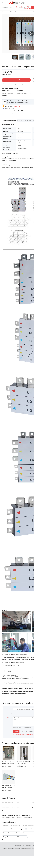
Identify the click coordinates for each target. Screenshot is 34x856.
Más (3, 840)
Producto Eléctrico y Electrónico (13, 11)
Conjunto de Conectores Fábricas (11, 833)
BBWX (18, 802)
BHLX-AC (4, 805)
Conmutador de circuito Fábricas (11, 825)
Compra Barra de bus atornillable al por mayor (14, 837)
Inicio (3, 11)
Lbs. (33, 808)
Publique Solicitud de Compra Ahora (23, 734)
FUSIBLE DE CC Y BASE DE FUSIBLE (9, 808)
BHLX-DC (19, 805)
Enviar (16, 731)
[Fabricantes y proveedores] (17, 2)
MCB (18, 808)
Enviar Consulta (16, 80)
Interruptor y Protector (27, 11)
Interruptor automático (7, 802)
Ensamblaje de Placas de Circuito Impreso (13, 829)
